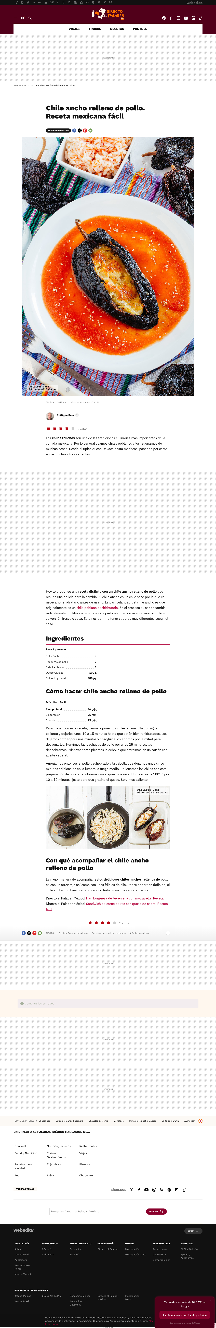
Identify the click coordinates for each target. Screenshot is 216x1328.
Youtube (186, 18)
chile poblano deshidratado (97, 607)
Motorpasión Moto (135, 1254)
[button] (67, 415)
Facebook (170, 18)
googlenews (193, 18)
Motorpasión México (132, 1298)
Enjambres (54, 1164)
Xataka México (23, 1296)
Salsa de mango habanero (70, 1121)
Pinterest (164, 18)
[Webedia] (24, 1230)
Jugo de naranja (170, 1121)
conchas (40, 85)
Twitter (80, 130)
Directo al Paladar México (108, 1298)
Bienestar (85, 1164)
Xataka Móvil (22, 1254)
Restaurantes (88, 1146)
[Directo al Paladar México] (108, 13)
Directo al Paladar (108, 1249)
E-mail (90, 130)
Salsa (50, 1175)
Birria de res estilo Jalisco (143, 1121)
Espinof (74, 1254)
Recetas (117, 29)
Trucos (95, 29)
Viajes (74, 29)
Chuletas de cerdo (99, 1121)
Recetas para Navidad (23, 1166)
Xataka (18, 1249)
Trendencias (160, 1249)
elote (72, 85)
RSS (161, 1189)
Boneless (119, 1121)
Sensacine (76, 1249)
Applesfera (21, 1260)
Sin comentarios (60, 130)
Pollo (18, 1175)
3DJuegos (47, 1249)
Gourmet (20, 1146)
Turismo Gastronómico (56, 1155)
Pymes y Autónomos (187, 1256)
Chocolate (86, 1175)
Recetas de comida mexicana (109, 933)
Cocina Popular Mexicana (73, 933)
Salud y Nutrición (26, 1153)
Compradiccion (161, 1260)
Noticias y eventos (59, 1146)
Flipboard (85, 130)
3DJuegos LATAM (51, 1296)
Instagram (178, 18)
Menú (16, 18)
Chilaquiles (45, 1121)
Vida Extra (48, 1254)
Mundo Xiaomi (23, 1274)
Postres (140, 29)
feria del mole (57, 85)
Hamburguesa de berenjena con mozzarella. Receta (125, 898)
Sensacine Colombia (76, 1303)
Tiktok (200, 18)
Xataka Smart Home (22, 1267)
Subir (191, 1231)
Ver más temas (25, 1189)
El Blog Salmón (189, 1249)
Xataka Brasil (22, 1301)
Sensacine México (80, 1296)
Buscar (30, 18)
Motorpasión (132, 1249)
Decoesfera (159, 1254)
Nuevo (22, 18)
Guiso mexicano (141, 933)
